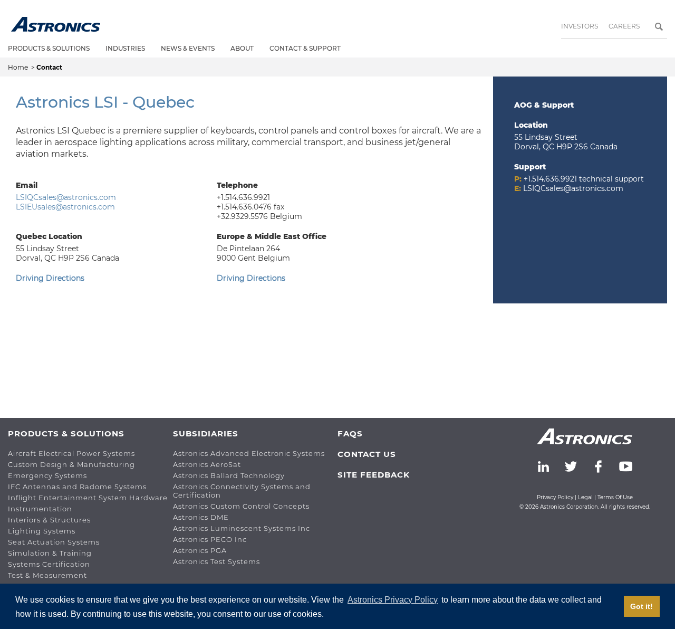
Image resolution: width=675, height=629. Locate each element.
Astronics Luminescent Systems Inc (241, 528)
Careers (624, 26)
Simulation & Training (50, 553)
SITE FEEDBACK (374, 475)
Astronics (55, 24)
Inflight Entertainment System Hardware (88, 497)
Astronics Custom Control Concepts (241, 506)
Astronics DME (201, 517)
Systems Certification (49, 564)
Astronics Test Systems (216, 561)
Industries (125, 48)
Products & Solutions (49, 48)
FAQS (350, 433)
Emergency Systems (47, 475)
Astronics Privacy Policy (393, 599)
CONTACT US (367, 454)
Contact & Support (305, 48)
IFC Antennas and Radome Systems (77, 486)
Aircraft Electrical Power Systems (71, 453)
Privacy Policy (555, 497)
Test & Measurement (47, 575)
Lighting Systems (41, 531)
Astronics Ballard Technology (229, 475)
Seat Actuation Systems (54, 542)
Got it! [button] (641, 606)
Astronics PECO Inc (210, 539)
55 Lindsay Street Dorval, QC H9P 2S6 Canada (566, 141)
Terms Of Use (615, 497)
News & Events (188, 48)
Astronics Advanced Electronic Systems (249, 453)
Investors (579, 26)
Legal (585, 497)
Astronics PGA (200, 550)
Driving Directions (50, 278)
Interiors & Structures (49, 520)
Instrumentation (40, 508)
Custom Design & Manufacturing (71, 464)
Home (19, 67)
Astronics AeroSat (207, 464)
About (242, 48)
